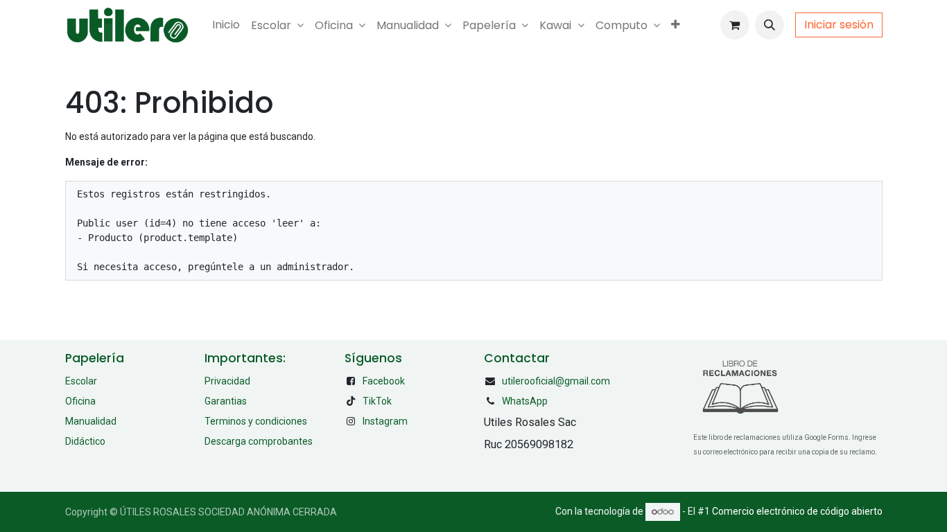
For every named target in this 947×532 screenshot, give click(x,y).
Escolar (81, 381)
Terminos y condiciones (256, 421)
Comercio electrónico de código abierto (797, 511)
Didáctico (85, 441)
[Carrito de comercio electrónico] (734, 24)
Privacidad (227, 381)
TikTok (377, 401)
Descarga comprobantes (259, 441)
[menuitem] (226, 25)
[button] (769, 24)
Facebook (384, 381)
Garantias (226, 401)
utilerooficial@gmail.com (556, 381)
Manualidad (90, 421)
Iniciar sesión (839, 25)
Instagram (385, 421)
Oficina (80, 401)
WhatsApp (525, 401)
